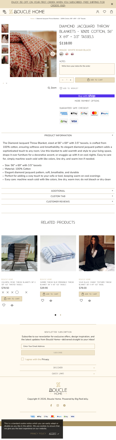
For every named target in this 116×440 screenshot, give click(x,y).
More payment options (87, 101)
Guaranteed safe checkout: (74, 108)
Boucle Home (26, 12)
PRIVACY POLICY (38, 434)
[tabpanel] (19, 271)
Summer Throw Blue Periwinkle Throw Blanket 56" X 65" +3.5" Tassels (57, 283)
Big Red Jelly (81, 399)
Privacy (45, 359)
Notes (62, 61)
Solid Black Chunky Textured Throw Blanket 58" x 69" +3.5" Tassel (95, 283)
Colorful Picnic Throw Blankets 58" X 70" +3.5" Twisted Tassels (18, 283)
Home (32, 19)
